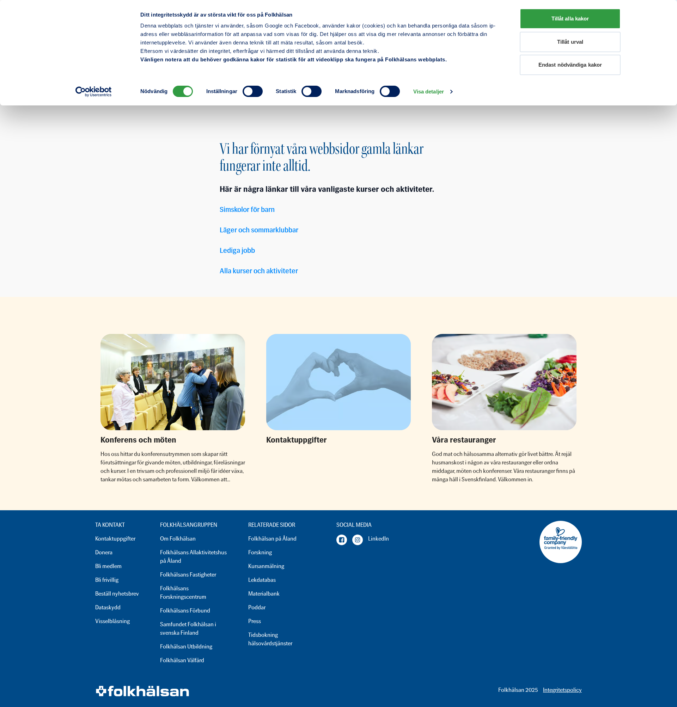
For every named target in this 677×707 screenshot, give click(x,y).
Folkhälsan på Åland (272, 538)
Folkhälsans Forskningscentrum (183, 592)
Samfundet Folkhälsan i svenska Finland (188, 628)
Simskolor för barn (247, 209)
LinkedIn (378, 538)
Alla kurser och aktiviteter (259, 271)
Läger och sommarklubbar (259, 230)
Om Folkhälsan (178, 538)
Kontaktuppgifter (115, 538)
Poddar (257, 607)
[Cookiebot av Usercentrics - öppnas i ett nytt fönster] (93, 91)
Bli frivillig (106, 580)
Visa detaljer (428, 92)
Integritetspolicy (562, 690)
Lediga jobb (237, 250)
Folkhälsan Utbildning (186, 646)
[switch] (253, 91)
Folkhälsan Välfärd (182, 660)
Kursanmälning (266, 566)
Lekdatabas (262, 580)
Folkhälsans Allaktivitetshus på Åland (193, 556)
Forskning (260, 552)
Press (254, 621)
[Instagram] (357, 540)
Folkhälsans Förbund (185, 610)
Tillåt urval (570, 42)
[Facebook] (341, 540)
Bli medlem (108, 566)
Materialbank (264, 593)
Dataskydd (108, 607)
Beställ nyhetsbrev (117, 593)
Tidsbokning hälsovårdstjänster (270, 639)
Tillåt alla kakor (570, 19)
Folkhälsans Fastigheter (188, 574)
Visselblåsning (112, 621)
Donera (103, 552)
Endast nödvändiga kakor (570, 65)
